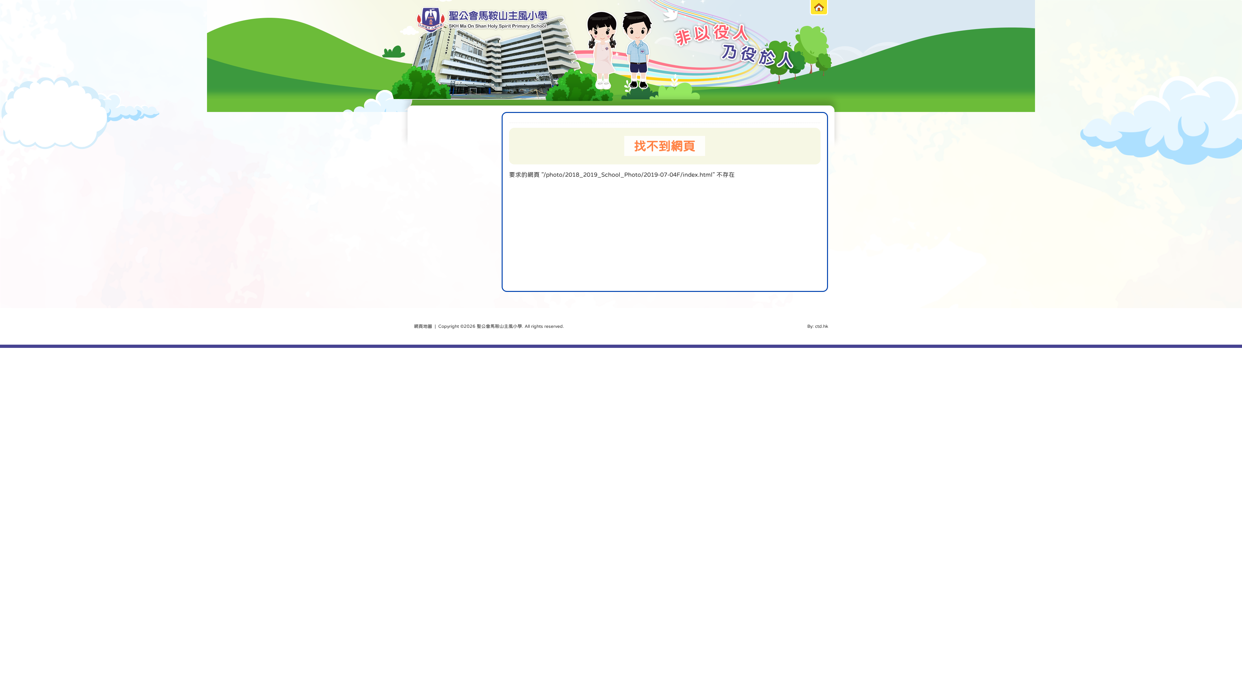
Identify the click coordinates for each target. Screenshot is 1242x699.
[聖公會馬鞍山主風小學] (482, 20)
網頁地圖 (423, 326)
